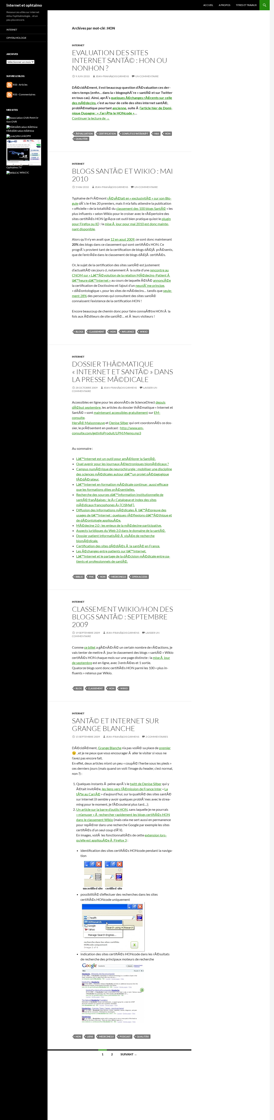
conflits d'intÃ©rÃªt (135, 133)
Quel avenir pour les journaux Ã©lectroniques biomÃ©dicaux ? (122, 464)
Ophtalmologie (16, 37)
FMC (91, 576)
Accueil (208, 5)
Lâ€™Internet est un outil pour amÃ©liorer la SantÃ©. (116, 459)
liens (90, 1036)
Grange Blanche (109, 748)
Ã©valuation (84, 133)
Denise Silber (118, 423)
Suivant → (129, 1054)
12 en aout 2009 (122, 239)
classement (96, 331)
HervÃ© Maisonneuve (88, 423)
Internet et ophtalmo (24, 5)
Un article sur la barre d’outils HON (102, 809)
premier (165, 748)
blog (79, 688)
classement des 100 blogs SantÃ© (141, 208)
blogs (79, 331)
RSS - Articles (19, 84)
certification (107, 133)
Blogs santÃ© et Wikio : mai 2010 (122, 175)
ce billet (89, 647)
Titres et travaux (246, 5)
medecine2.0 (118, 576)
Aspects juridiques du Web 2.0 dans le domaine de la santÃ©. (120, 530)
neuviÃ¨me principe (150, 285)
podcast (125, 1036)
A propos (224, 5)
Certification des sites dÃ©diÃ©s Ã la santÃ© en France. (118, 546)
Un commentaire (147, 76)
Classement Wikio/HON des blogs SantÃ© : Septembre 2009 (122, 617)
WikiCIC (24, 172)
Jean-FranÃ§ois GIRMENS (112, 76)
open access (139, 576)
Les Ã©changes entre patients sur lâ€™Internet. (111, 551)
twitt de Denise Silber (145, 784)
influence (128, 331)
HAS (156, 133)
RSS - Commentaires (23, 94)
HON (167, 133)
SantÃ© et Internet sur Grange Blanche (115, 724)
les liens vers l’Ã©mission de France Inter (132, 789)
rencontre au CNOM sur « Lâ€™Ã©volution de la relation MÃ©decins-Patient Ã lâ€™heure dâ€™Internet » (121, 275)
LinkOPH (25, 136)
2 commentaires (157, 736)
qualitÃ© (82, 138)
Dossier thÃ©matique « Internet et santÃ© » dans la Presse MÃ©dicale (122, 372)
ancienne (119, 108)
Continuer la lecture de (91, 118)
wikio (143, 331)
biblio (79, 576)
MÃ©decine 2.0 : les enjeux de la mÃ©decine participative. (119, 525)
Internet (78, 45)
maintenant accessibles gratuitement (121, 412)
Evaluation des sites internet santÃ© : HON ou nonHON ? (119, 60)
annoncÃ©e (162, 280)
